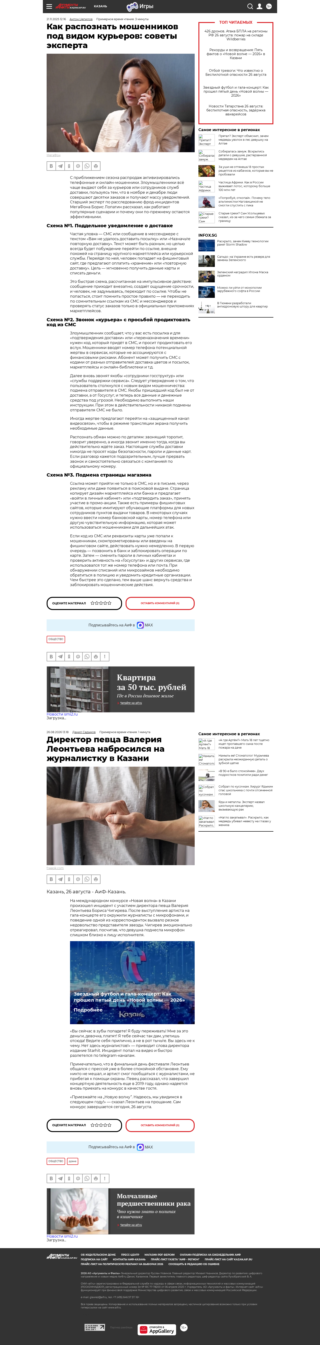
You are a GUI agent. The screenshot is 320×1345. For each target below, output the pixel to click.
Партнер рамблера (121, 1327)
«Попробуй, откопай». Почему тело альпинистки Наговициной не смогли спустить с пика (244, 201)
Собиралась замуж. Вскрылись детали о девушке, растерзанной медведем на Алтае (243, 155)
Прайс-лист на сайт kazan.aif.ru (228, 1259)
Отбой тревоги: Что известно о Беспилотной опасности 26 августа (235, 73)
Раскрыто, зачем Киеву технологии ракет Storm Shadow (242, 243)
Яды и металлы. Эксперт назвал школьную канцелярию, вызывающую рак (242, 805)
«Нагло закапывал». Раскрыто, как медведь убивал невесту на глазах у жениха (245, 821)
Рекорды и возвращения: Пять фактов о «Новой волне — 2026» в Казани (236, 54)
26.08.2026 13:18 (58, 732)
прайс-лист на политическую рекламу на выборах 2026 (122, 1264)
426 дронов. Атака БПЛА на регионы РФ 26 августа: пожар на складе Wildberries (236, 35)
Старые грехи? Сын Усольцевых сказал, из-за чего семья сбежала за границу (245, 217)
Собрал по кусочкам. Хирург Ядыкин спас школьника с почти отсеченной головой (246, 790)
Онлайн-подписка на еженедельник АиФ (210, 1254)
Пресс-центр (130, 1254)
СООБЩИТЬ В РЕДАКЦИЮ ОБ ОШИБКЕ (194, 1264)
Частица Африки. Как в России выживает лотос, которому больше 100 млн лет (244, 186)
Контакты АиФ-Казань (129, 1259)
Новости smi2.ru (62, 714)
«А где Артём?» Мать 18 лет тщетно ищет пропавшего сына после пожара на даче (244, 743)
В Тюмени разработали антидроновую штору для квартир (242, 305)
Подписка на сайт (94, 1259)
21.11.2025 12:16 (56, 19)
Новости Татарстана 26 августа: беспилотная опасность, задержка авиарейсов (235, 110)
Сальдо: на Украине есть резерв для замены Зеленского (243, 258)
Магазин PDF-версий (160, 1254)
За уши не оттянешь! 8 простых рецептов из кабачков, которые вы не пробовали (246, 170)
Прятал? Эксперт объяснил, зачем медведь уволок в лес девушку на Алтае (243, 139)
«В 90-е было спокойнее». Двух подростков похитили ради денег (243, 773)
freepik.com (55, 868)
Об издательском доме (98, 1254)
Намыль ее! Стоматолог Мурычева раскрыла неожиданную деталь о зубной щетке (244, 759)
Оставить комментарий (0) (160, 603)
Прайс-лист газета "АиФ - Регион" (175, 1259)
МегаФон (53, 155)
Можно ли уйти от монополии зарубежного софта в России (239, 289)
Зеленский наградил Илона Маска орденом (242, 274)
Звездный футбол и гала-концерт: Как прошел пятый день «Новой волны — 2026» (236, 92)
